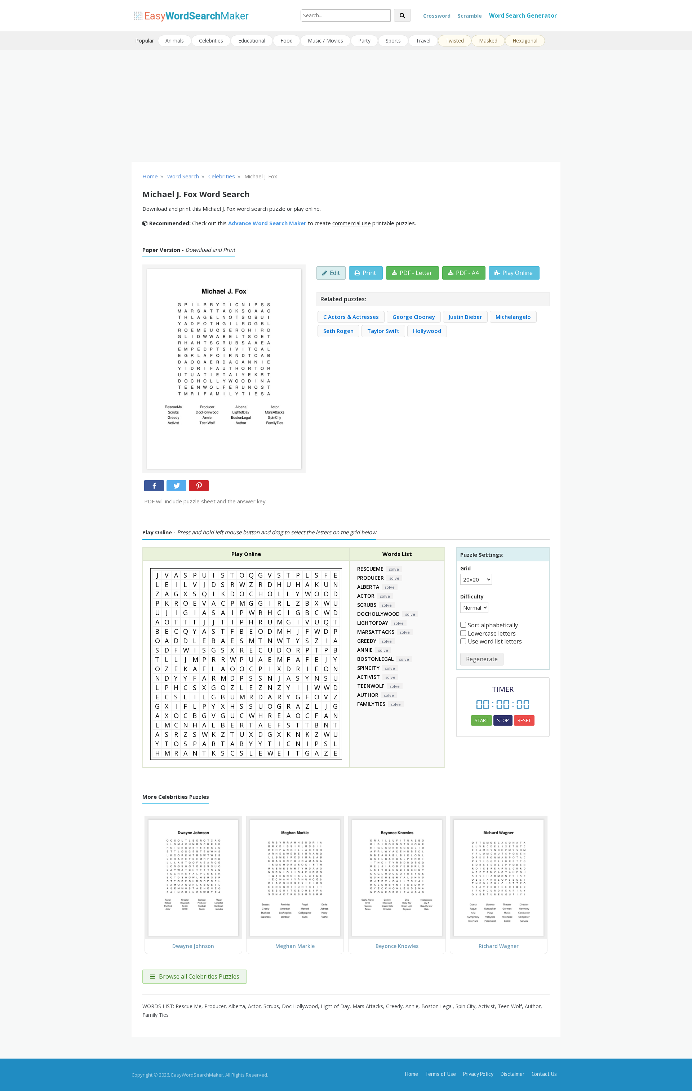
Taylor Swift (383, 330)
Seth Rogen (338, 330)
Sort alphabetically (493, 625)
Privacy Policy (478, 1073)
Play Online (517, 273)
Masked (488, 40)
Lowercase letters (492, 633)
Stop (503, 720)
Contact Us (544, 1073)
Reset (524, 720)
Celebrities (211, 40)
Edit (335, 273)
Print (369, 273)
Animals (174, 40)
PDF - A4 (467, 273)
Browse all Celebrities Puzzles (198, 976)
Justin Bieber (465, 316)
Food (286, 40)
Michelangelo (513, 316)
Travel (423, 40)
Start (481, 720)
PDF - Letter (416, 273)
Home (411, 1073)
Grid (465, 568)
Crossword (437, 15)
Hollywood (427, 330)
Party (364, 40)
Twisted (454, 40)
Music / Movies (325, 40)
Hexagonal (525, 40)
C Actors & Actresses (351, 316)
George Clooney (413, 316)
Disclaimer (512, 1073)
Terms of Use (440, 1073)
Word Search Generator (523, 15)
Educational (251, 40)
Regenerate (482, 659)
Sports (393, 40)
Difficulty (472, 596)
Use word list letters (495, 641)
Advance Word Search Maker (267, 223)
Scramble (470, 15)
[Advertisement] (346, 105)
